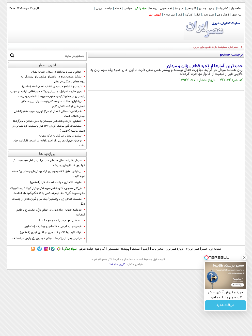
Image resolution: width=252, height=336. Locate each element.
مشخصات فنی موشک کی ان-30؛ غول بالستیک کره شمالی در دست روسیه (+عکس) (48, 128)
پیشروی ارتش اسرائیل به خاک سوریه (60, 136)
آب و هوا (179, 8)
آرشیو (212, 8)
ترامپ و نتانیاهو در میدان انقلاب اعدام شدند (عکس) (51, 86)
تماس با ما (223, 8)
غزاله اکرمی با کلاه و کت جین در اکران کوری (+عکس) (50, 232)
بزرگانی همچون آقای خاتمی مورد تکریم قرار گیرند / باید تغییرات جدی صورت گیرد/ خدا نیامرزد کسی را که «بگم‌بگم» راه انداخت (47, 190)
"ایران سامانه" (117, 264)
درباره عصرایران (175, 249)
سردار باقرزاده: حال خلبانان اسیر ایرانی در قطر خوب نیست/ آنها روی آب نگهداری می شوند (49, 163)
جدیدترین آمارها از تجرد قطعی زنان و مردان (205, 66)
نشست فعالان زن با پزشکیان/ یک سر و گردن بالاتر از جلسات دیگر (48, 201)
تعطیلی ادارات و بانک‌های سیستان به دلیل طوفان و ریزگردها (47, 121)
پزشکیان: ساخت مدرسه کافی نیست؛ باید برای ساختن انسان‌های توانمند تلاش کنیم (53, 103)
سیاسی (128, 8)
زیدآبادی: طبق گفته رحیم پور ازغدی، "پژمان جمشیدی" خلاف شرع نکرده (48, 174)
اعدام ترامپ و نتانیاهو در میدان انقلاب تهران (56, 72)
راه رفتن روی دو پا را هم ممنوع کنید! (60, 220)
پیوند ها (153, 8)
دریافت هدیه (225, 305)
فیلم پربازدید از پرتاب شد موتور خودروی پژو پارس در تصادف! (46, 238)
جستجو (202, 8)
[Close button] (244, 257)
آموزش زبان (155, 15)
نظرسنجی (191, 8)
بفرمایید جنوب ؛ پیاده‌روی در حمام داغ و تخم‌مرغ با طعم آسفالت (50, 212)
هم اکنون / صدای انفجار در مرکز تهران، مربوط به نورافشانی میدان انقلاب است (49, 113)
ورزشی (99, 8)
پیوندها (125, 249)
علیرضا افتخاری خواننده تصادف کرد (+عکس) (55, 182)
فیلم (180, 15)
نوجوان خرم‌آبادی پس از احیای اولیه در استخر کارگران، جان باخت (49, 143)
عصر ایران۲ (192, 249)
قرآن (197, 15)
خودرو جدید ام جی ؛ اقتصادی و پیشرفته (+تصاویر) (52, 226)
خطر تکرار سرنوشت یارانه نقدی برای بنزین (215, 47)
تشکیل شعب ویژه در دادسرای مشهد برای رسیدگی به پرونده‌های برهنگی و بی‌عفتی (53, 79)
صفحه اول (236, 8)
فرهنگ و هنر (223, 15)
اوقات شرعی (166, 8)
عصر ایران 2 (169, 15)
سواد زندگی (140, 8)
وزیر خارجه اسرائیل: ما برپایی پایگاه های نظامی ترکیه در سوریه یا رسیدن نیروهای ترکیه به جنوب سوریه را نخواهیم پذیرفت (47, 94)
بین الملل (236, 15)
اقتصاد (118, 8)
